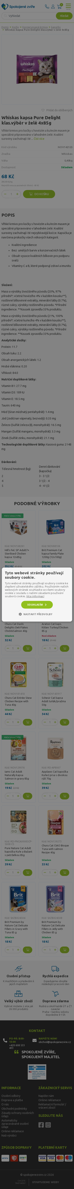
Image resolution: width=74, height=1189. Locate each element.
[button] (37, 614)
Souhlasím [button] (35, 604)
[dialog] (37, 594)
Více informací (35, 596)
